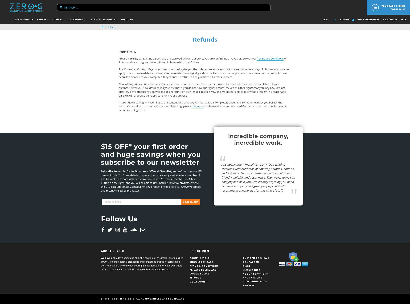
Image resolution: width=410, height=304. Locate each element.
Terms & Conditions (204, 266)
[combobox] (164, 7)
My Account (198, 281)
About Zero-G (200, 258)
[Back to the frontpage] (102, 27)
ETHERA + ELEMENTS (103, 19)
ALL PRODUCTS (24, 19)
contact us (198, 106)
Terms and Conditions (270, 58)
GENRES (42, 19)
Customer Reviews (256, 258)
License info (252, 270)
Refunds (195, 277)
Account (345, 19)
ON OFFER (127, 19)
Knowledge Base (201, 262)
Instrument (77, 19)
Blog (404, 19)
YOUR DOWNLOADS (368, 19)
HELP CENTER (390, 19)
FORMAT (57, 19)
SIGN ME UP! (191, 202)
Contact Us (251, 262)
